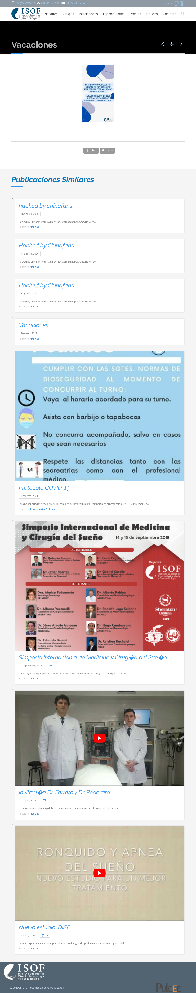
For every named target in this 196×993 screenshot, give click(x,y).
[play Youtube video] (99, 738)
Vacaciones (33, 325)
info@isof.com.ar (75, 3)
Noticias (34, 226)
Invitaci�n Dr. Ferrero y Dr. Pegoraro (64, 792)
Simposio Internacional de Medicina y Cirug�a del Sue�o (93, 657)
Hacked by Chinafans (46, 245)
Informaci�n (37, 509)
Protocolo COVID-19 (44, 487)
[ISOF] (26, 14)
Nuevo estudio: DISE (44, 927)
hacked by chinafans (45, 205)
